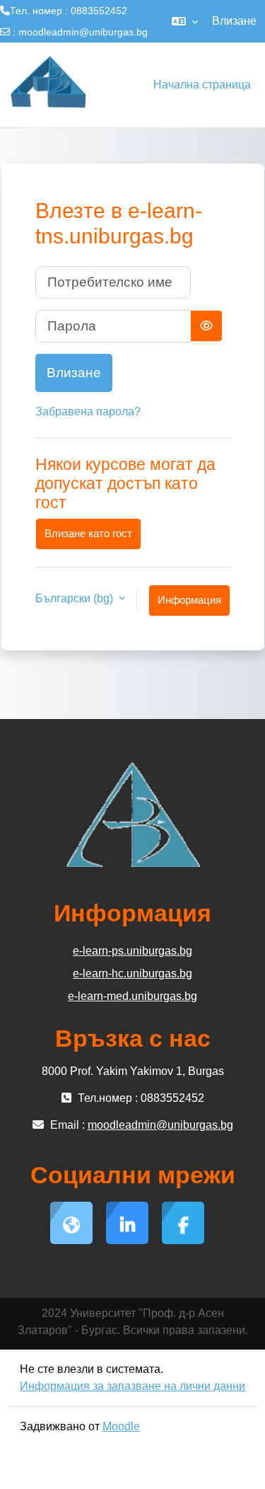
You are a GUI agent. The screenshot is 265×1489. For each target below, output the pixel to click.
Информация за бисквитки (189, 605)
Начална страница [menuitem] (202, 85)
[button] (184, 21)
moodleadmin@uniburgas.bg (83, 32)
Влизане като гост (88, 533)
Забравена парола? (88, 412)
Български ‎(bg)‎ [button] (75, 598)
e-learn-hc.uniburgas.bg (132, 973)
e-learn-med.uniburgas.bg (132, 996)
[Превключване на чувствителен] (206, 326)
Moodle (121, 1426)
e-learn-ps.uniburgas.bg (132, 951)
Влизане (234, 21)
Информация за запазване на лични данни (132, 1386)
